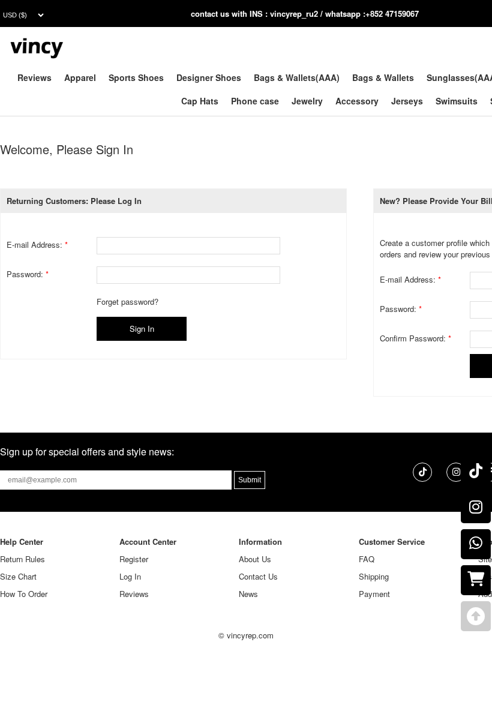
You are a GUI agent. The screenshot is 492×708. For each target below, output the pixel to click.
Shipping (374, 576)
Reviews (34, 77)
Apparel (80, 77)
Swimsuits (457, 101)
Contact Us (258, 576)
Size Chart (18, 576)
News (248, 593)
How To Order (23, 593)
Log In (130, 576)
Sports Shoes (136, 77)
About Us (255, 559)
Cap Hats (199, 101)
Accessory (357, 101)
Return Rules (22, 559)
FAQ (366, 559)
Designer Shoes (208, 77)
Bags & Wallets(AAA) (297, 77)
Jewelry (307, 101)
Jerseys (407, 101)
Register (133, 559)
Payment (374, 593)
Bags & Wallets (383, 77)
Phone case (255, 101)
